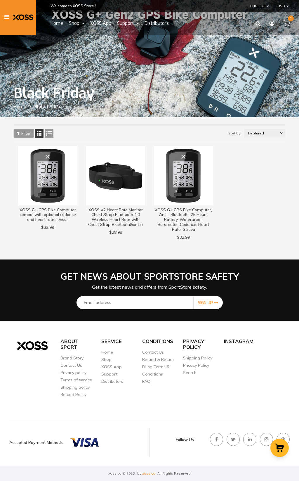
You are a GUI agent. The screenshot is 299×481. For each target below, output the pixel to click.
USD (277, 5)
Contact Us (71, 365)
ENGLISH (258, 6)
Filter (26, 133)
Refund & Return (158, 359)
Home (107, 352)
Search (190, 372)
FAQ (146, 381)
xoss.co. (149, 473)
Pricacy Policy (196, 365)
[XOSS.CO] (84, 442)
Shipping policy (75, 387)
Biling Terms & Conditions (156, 370)
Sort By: (234, 133)
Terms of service (76, 380)
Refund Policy (73, 394)
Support (109, 374)
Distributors (112, 381)
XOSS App (111, 366)
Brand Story (72, 358)
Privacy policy (73, 372)
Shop (106, 359)
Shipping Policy (197, 358)
